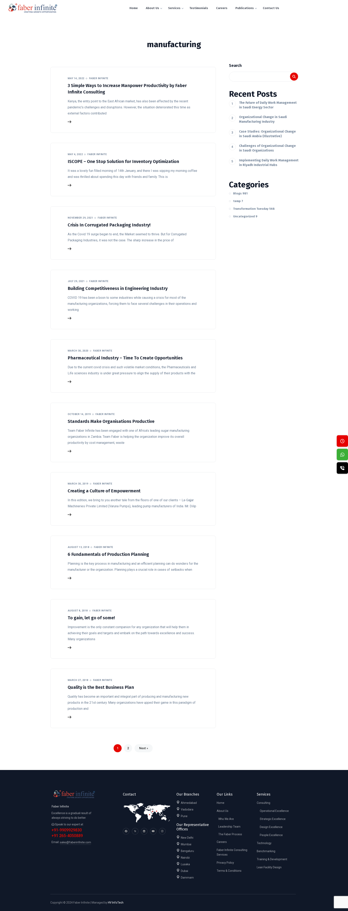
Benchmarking (266, 851)
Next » (143, 748)
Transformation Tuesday (254, 209)
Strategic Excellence (273, 819)
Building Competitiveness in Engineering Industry (118, 288)
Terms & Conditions (229, 870)
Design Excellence (271, 827)
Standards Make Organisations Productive (111, 421)
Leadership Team (229, 826)
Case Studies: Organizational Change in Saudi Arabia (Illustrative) (267, 134)
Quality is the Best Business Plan (101, 687)
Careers (222, 842)
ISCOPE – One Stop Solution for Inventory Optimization (123, 161)
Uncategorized (245, 216)
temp (238, 201)
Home (220, 802)
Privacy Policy (225, 862)
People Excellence (271, 835)
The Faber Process (230, 834)
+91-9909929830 (67, 830)
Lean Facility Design (269, 867)
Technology (264, 843)
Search (235, 65)
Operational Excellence (274, 810)
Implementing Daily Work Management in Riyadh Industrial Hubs (268, 162)
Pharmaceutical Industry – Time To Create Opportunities (125, 358)
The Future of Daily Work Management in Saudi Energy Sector (268, 105)
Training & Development (272, 859)
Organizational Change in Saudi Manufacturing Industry (263, 119)
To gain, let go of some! (91, 617)
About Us (222, 810)
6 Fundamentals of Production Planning (108, 554)
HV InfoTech (115, 902)
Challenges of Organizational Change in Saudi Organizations (267, 148)
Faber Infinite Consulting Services (232, 852)
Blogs (240, 193)
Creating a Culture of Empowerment (104, 491)
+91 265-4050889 (67, 835)
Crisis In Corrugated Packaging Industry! (109, 225)
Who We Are (226, 819)
